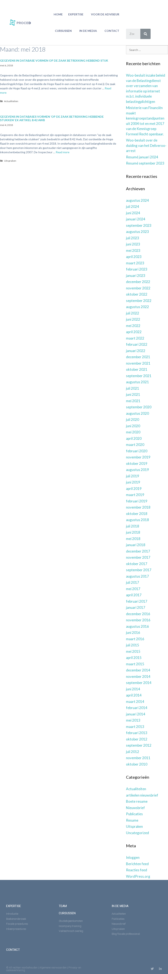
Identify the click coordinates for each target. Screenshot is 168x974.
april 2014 (134, 695)
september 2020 (138, 407)
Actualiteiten (11, 101)
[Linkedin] (160, 968)
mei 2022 (133, 326)
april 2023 (134, 256)
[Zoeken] (145, 34)
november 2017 (138, 557)
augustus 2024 (137, 200)
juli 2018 (132, 526)
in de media (88, 30)
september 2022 (138, 300)
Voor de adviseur (105, 14)
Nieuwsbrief (135, 808)
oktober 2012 (136, 739)
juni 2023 (133, 244)
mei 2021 (133, 401)
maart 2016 (135, 639)
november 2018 (138, 507)
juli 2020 (132, 419)
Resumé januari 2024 (142, 157)
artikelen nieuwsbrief (142, 795)
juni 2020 (133, 426)
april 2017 (134, 595)
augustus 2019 (137, 469)
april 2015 (134, 657)
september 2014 (138, 682)
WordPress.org (138, 876)
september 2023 (138, 225)
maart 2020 (135, 444)
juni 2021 (133, 394)
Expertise (75, 14)
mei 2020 (133, 432)
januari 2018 (135, 545)
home (58, 14)
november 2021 (138, 363)
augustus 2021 (137, 382)
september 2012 (138, 745)
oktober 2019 (136, 463)
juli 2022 (132, 313)
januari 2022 (135, 351)
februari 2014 (136, 708)
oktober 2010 (136, 764)
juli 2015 (132, 645)
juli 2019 (132, 476)
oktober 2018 (136, 513)
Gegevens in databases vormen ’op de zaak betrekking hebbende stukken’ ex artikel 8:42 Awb (52, 118)
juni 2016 (133, 632)
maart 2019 (135, 495)
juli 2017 (132, 582)
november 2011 (138, 758)
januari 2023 (135, 275)
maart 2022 (135, 338)
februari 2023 (136, 269)
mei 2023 (133, 250)
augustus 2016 (137, 626)
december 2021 (138, 357)
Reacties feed (136, 870)
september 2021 (138, 376)
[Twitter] (152, 968)
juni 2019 (133, 482)
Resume (132, 820)
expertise (13, 906)
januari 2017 (135, 607)
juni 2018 (133, 532)
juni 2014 (133, 689)
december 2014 (138, 670)
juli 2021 (132, 388)
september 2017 (138, 570)
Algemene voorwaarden (53, 967)
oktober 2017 (136, 564)
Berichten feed (137, 864)
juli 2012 (132, 751)
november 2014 (138, 676)
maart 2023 (135, 263)
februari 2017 (136, 601)
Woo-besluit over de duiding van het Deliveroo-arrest (146, 145)
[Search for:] (147, 49)
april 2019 (134, 488)
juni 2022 (133, 319)
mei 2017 (133, 589)
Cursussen (63, 30)
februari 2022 (136, 344)
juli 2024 (132, 206)
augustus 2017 (137, 576)
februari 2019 (136, 501)
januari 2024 (135, 219)
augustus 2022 (137, 307)
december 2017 (138, 551)
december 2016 (138, 614)
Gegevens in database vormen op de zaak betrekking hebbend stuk (54, 60)
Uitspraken (10, 160)
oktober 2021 (136, 369)
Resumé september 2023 (145, 163)
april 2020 (134, 438)
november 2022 (138, 288)
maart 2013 (135, 726)
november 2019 (138, 457)
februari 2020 (136, 451)
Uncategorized (137, 833)
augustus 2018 (137, 520)
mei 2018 (133, 539)
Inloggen (133, 857)
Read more (62, 152)
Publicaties (134, 814)
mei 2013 (133, 720)
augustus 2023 (137, 231)
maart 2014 (135, 701)
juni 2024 (133, 213)
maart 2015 (135, 664)
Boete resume (137, 801)
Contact (111, 30)
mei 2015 (133, 651)
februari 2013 (136, 733)
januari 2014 (135, 714)
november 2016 (138, 620)
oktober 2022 (136, 294)
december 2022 (138, 282)
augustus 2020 (137, 413)
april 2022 (134, 332)
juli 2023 (132, 238)
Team (63, 906)
